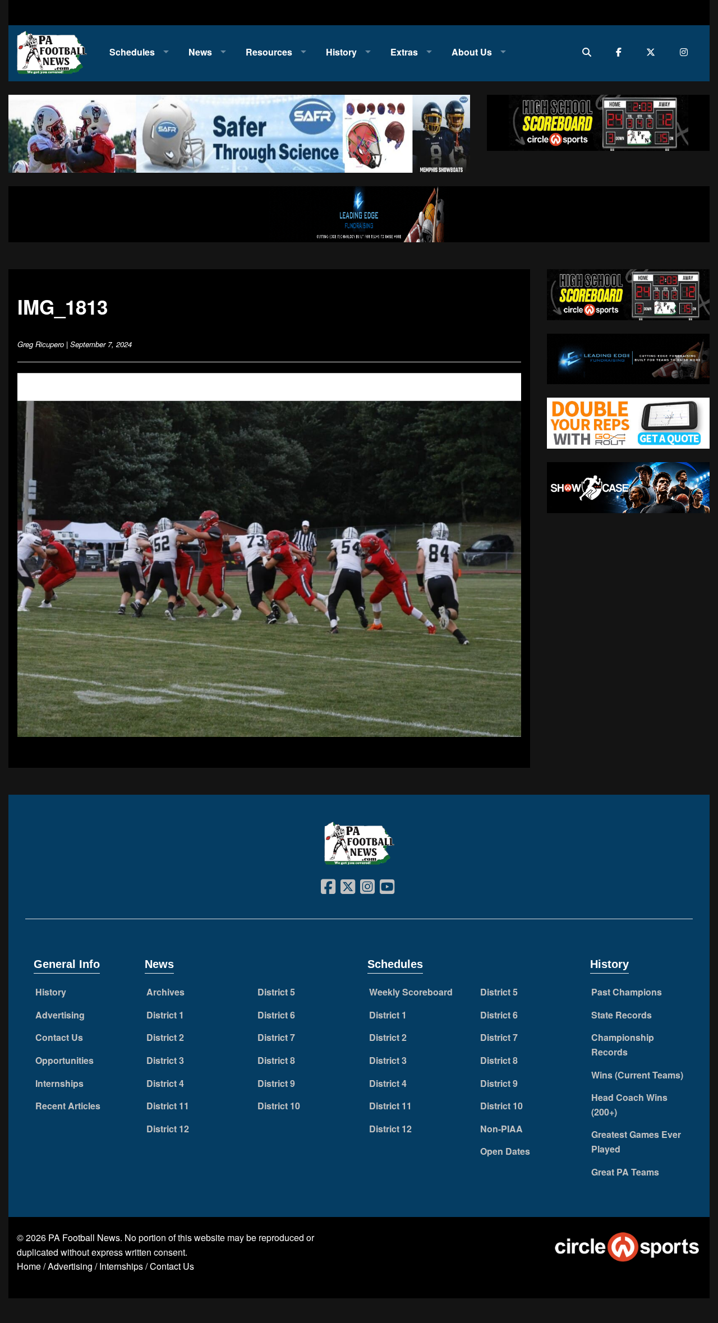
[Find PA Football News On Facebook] (621, 51)
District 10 (278, 1105)
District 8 (276, 1060)
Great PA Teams (625, 1171)
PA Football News (84, 1237)
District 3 (165, 1060)
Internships (59, 1083)
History (341, 51)
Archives (165, 991)
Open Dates (505, 1151)
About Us (472, 51)
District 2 (165, 1037)
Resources (269, 51)
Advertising (60, 1014)
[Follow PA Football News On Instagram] (686, 51)
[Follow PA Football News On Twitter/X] (653, 51)
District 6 (276, 1014)
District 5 (276, 991)
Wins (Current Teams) (637, 1074)
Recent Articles (67, 1105)
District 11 (167, 1105)
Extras (404, 51)
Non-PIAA (501, 1128)
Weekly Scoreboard (411, 991)
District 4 (165, 1083)
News (200, 51)
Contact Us (59, 1037)
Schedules (132, 51)
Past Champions (626, 991)
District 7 (276, 1037)
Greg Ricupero (40, 344)
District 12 (167, 1128)
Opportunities (64, 1060)
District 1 (165, 1014)
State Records (621, 1014)
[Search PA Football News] (589, 51)
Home (29, 1266)
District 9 (276, 1083)
